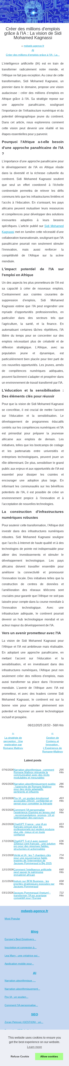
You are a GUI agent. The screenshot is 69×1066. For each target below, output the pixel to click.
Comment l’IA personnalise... (21, 1005)
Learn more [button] (34, 1047)
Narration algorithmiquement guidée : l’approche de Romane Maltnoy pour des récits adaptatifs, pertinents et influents (35, 788)
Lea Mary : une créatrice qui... (22, 955)
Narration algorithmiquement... (22, 988)
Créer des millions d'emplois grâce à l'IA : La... (33, 54)
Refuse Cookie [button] (20, 1056)
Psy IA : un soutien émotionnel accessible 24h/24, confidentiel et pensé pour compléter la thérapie (33, 801)
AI (33, 50)
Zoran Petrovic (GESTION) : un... (24, 1022)
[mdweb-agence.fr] (34, 11)
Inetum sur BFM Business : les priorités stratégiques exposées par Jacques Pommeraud (33, 884)
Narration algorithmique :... (20, 980)
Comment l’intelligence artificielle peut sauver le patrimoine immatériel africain (33, 872)
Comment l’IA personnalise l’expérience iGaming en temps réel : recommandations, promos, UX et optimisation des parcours (34, 813)
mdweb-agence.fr (34, 45)
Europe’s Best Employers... (20, 939)
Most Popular (12, 918)
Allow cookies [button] (49, 1056)
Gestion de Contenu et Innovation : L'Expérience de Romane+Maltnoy (52, 744)
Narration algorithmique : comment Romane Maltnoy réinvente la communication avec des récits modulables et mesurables (34, 773)
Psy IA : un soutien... (16, 996)
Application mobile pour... (19, 963)
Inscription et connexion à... (21, 947)
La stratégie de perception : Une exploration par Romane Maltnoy (13, 742)
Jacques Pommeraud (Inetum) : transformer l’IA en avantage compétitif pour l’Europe (32, 895)
